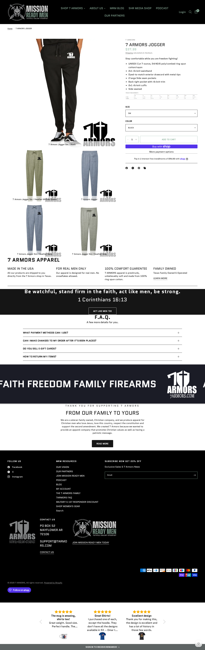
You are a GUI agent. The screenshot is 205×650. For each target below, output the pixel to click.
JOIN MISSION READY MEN (70, 475)
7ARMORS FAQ (64, 497)
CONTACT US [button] (47, 552)
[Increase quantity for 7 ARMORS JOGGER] (136, 139)
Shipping (129, 53)
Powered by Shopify (53, 582)
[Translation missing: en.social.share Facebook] (127, 168)
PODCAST (162, 8)
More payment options (161, 152)
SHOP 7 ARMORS (72, 8)
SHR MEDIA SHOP (140, 8)
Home (10, 28)
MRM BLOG (117, 8)
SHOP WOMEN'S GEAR (68, 506)
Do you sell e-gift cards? (39, 348)
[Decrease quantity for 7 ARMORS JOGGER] (128, 139)
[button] (102, 647)
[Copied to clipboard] (145, 168)
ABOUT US (96, 8)
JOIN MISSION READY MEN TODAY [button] (90, 542)
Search (59, 510)
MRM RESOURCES (66, 461)
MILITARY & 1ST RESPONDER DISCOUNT (77, 502)
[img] (64, 612)
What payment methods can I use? (45, 332)
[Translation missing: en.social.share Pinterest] (139, 168)
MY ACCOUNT (63, 489)
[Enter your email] (194, 475)
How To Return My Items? (39, 356)
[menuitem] (73, 8)
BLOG (59, 484)
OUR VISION (62, 467)
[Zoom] (110, 45)
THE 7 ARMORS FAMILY (68, 493)
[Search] (190, 12)
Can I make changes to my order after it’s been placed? (59, 340)
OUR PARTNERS (114, 16)
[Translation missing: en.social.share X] (133, 168)
